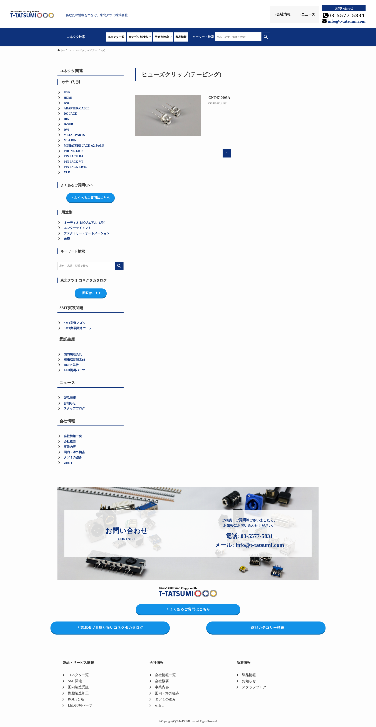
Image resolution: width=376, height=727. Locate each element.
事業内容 (70, 446)
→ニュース (306, 14)
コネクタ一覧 (115, 37)
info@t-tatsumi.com (346, 21)
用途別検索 (162, 37)
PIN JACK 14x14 (75, 167)
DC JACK (70, 113)
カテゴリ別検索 (138, 37)
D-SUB (68, 124)
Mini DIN (70, 140)
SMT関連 (75, 681)
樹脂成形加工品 (74, 359)
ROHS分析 (76, 699)
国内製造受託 (73, 354)
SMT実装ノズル (75, 323)
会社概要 (70, 441)
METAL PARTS (74, 135)
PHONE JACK (74, 151)
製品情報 (181, 37)
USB (67, 92)
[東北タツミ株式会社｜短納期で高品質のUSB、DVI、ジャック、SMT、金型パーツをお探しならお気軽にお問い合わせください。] (37, 15)
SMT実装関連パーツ (78, 328)
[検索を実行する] (265, 36)
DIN (66, 119)
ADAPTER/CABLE (76, 108)
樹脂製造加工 (78, 693)
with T (68, 462)
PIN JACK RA (73, 156)
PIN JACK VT (73, 161)
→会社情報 (281, 14)
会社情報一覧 (73, 436)
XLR (67, 172)
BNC (67, 103)
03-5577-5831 (257, 536)
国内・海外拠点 (74, 452)
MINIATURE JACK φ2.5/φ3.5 (84, 145)
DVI (66, 129)
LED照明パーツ (74, 370)
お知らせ (70, 403)
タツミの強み (73, 457)
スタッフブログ (74, 408)
